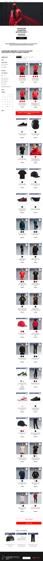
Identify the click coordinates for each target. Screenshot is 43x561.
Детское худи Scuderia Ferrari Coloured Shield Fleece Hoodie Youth (22, 309)
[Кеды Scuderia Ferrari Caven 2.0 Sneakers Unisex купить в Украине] (22, 399)
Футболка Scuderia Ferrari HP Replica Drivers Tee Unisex (22, 79)
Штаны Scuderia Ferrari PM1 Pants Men (35, 234)
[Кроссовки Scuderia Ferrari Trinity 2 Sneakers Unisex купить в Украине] (22, 374)
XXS (7, 104)
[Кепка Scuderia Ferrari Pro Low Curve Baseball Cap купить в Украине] (35, 174)
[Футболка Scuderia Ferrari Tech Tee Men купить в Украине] (22, 174)
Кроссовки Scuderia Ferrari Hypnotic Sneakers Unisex (22, 209)
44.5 (7, 101)
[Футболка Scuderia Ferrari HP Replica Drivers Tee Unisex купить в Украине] (22, 69)
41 (7, 99)
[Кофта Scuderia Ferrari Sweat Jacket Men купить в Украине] (22, 224)
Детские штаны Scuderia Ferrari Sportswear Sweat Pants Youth (35, 433)
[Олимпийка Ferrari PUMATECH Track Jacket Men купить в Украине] (35, 249)
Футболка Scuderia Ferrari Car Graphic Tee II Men (35, 334)
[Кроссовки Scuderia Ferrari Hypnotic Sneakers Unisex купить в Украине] (22, 199)
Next (40, 537)
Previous (3, 537)
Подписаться (35, 557)
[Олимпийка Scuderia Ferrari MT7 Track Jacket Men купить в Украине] (22, 473)
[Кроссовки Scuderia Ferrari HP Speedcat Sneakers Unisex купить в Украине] (35, 399)
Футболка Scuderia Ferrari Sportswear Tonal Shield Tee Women (22, 458)
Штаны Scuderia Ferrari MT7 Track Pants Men (35, 383)
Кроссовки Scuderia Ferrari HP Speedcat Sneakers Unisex (35, 408)
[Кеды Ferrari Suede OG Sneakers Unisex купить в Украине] (22, 124)
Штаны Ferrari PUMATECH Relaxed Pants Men (22, 259)
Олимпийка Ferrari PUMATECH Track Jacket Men (35, 259)
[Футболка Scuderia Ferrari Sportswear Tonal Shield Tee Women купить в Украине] (22, 448)
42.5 (12, 99)
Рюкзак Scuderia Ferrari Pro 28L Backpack (35, 134)
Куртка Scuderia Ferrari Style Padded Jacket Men (35, 508)
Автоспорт (15, 1)
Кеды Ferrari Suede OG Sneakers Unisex (22, 134)
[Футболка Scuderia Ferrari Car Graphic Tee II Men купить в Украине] (35, 324)
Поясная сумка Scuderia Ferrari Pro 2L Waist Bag (35, 209)
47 (2, 104)
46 (12, 101)
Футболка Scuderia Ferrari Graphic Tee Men (22, 159)
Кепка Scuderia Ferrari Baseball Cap (22, 334)
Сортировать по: (19, 55)
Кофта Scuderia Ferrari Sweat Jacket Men (22, 234)
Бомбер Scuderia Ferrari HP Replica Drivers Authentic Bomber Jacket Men (35, 104)
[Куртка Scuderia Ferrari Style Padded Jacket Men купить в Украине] (35, 498)
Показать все (29, 523)
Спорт (10, 1)
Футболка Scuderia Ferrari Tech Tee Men (22, 184)
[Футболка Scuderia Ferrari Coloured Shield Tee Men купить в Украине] (22, 274)
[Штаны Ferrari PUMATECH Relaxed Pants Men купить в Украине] (22, 249)
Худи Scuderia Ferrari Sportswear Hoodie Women (35, 483)
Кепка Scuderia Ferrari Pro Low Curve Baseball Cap (35, 184)
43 (2, 101)
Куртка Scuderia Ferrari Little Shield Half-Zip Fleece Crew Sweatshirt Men (35, 160)
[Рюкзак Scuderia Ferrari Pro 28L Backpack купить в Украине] (35, 124)
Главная (5, 1)
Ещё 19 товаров (28, 519)
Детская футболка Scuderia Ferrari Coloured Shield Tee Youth (35, 309)
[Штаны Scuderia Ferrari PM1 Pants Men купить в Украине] (35, 224)
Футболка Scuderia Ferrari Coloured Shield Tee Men (22, 284)
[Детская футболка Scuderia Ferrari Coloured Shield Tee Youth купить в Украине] (35, 299)
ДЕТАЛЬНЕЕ (21, 38)
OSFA (7, 106)
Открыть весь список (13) (6, 86)
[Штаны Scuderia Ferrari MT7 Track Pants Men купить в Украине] (35, 374)
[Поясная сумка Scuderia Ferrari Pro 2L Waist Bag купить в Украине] (35, 199)
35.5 (10, 94)
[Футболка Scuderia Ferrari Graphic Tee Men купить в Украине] (22, 149)
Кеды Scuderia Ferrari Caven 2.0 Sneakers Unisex (22, 408)
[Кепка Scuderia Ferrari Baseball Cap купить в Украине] (22, 324)
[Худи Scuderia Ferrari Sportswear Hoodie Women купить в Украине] (35, 473)
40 (2, 99)
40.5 (5, 99)
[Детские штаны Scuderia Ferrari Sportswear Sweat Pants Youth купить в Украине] (35, 423)
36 (12, 94)
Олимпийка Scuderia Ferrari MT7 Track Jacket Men (22, 483)
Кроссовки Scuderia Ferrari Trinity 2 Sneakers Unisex (22, 384)
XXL (12, 106)
